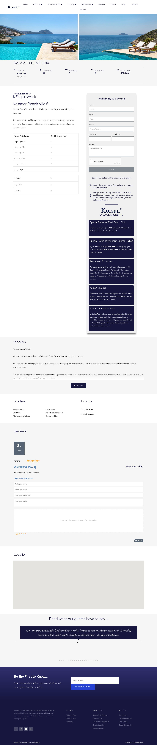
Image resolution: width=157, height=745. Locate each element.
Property (71, 4)
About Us (36, 4)
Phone (91, 124)
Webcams (134, 4)
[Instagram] (21, 729)
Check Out (116, 134)
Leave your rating (134, 466)
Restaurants (86, 4)
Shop (123, 4)
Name (91, 105)
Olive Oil (113, 4)
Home (25, 4)
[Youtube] (26, 729)
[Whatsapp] (31, 729)
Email (91, 114)
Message (92, 144)
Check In (92, 134)
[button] (2, 34)
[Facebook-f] (16, 729)
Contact (83, 9)
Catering (101, 4)
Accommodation (54, 4)
